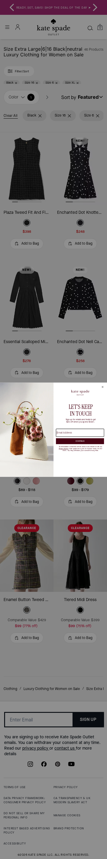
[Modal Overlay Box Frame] (53, 430)
